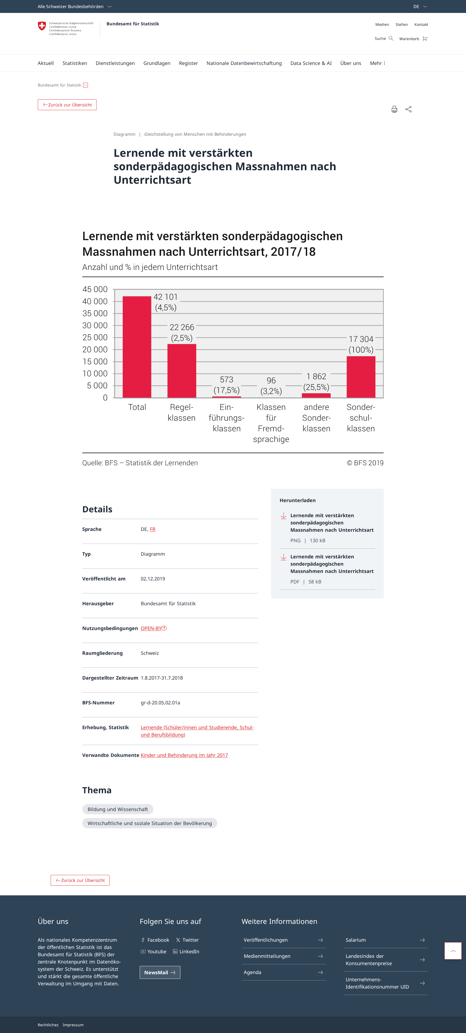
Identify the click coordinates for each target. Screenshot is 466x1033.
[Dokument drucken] (394, 109)
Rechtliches (48, 1024)
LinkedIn (189, 951)
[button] (45, 63)
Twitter (191, 940)
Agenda (252, 972)
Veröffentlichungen (266, 940)
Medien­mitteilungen (267, 956)
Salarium (356, 940)
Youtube (157, 951)
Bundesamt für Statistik (133, 24)
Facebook (158, 940)
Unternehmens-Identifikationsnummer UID (377, 983)
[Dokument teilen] (408, 109)
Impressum (73, 1024)
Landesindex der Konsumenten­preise (369, 959)
